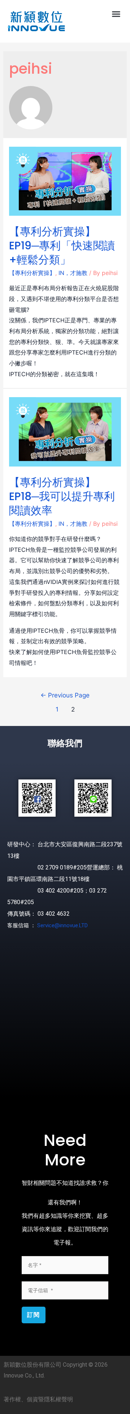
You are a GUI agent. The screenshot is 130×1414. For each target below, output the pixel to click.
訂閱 (33, 1315)
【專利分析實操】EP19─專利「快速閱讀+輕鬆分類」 (62, 245)
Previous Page (65, 695)
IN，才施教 (72, 272)
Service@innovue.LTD (62, 925)
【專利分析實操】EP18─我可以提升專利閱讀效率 (62, 496)
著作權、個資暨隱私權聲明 (38, 1399)
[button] (116, 14)
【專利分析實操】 (32, 272)
